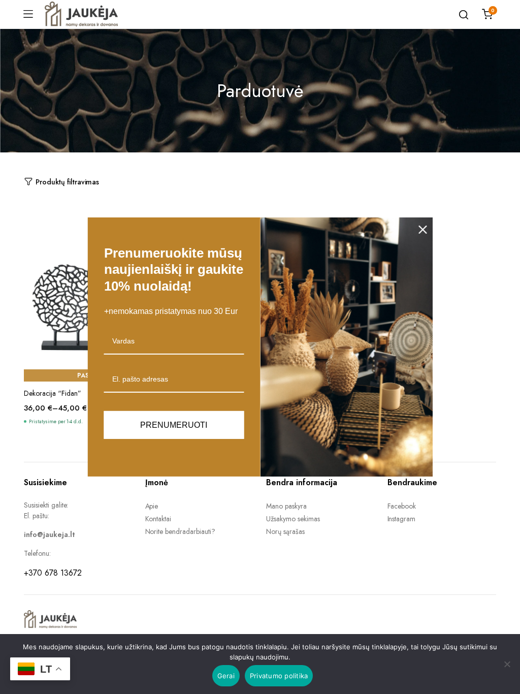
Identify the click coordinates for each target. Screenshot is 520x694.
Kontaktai (158, 519)
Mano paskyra (286, 506)
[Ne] (507, 664)
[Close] (423, 229)
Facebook (401, 506)
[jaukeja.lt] (81, 14)
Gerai (226, 676)
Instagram (401, 519)
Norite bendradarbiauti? (180, 531)
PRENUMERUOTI (173, 425)
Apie (151, 506)
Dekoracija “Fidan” (52, 393)
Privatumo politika (279, 676)
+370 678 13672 (53, 573)
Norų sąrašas (285, 531)
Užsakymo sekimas (293, 519)
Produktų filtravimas (67, 182)
